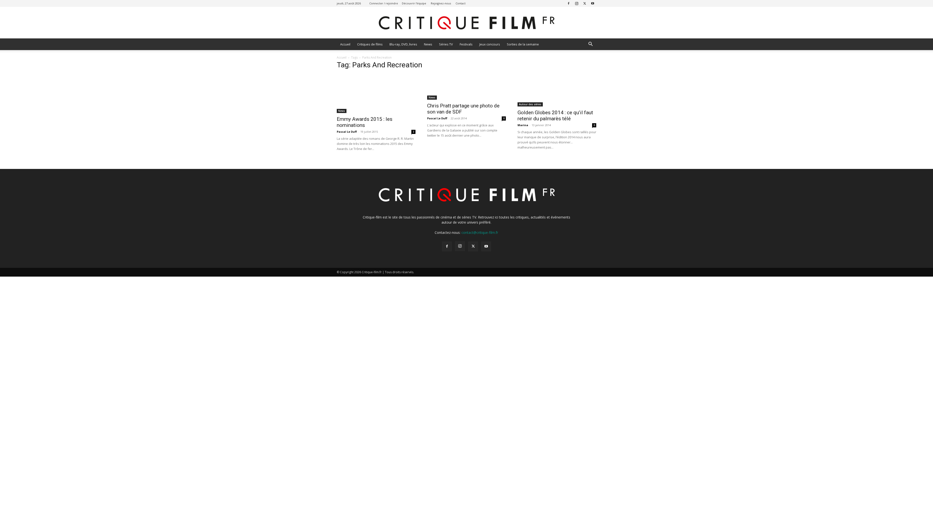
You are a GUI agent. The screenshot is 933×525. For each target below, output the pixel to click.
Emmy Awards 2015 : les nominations (364, 122)
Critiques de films (370, 44)
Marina (523, 125)
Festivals (466, 44)
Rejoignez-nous (441, 3)
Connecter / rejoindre (383, 3)
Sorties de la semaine (523, 44)
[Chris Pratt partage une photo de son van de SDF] (466, 87)
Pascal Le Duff (347, 131)
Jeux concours (489, 44)
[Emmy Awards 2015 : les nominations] (376, 93)
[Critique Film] (466, 23)
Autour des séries (530, 104)
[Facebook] (568, 3)
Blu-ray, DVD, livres (403, 44)
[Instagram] (576, 3)
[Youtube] (592, 3)
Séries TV (446, 44)
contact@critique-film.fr (479, 232)
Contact (461, 3)
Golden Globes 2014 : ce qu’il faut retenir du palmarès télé (555, 116)
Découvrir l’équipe (414, 3)
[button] (590, 44)
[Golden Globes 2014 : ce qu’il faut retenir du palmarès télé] (557, 90)
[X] (584, 3)
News (428, 44)
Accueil (345, 44)
